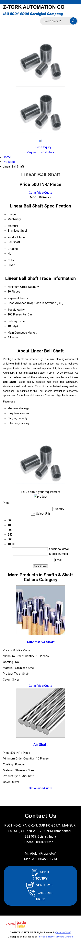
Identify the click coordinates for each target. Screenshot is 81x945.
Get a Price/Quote (40, 192)
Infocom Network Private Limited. (56, 937)
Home (7, 157)
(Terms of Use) (63, 932)
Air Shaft (40, 745)
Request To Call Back (40, 152)
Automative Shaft (41, 642)
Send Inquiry (43, 147)
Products (9, 162)
